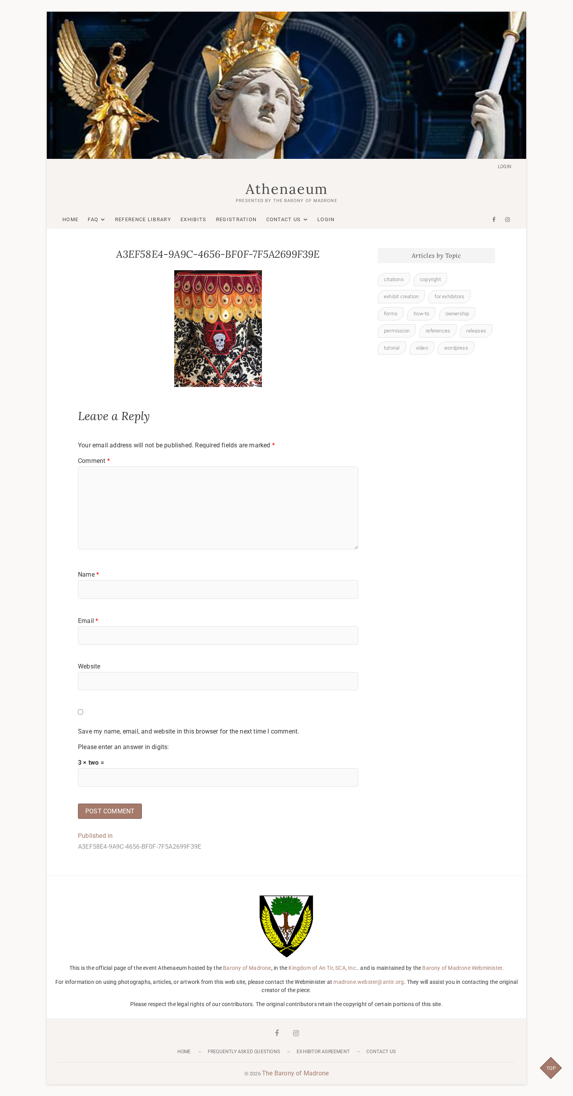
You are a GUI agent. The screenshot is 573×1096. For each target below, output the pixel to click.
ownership (457, 314)
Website (89, 666)
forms (391, 314)
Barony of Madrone (247, 968)
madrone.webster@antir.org (368, 982)
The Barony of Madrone (295, 1073)
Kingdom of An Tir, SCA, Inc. (322, 968)
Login (504, 166)
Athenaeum (287, 188)
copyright (430, 279)
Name (88, 574)
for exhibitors (449, 296)
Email (88, 621)
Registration (236, 219)
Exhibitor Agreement (323, 1051)
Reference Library (143, 219)
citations (394, 279)
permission (397, 331)
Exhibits (193, 219)
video (422, 348)
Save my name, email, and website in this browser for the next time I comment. (188, 731)
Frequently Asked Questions (244, 1051)
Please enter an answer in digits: (123, 747)
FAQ (93, 219)
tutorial (392, 348)
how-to (421, 314)
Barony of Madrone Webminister (462, 968)
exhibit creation (401, 296)
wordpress (456, 348)
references (438, 331)
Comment (94, 460)
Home (70, 219)
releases (476, 331)
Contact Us (283, 219)
